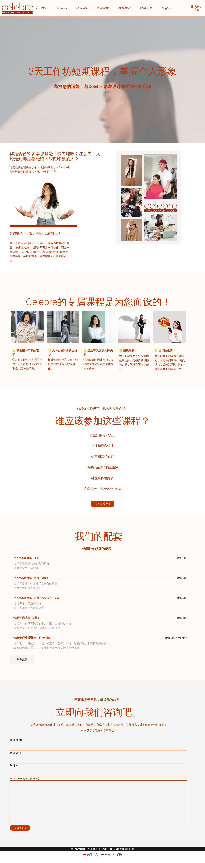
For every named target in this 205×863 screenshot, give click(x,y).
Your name (16, 739)
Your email (16, 752)
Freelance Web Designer (121, 849)
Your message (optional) (24, 778)
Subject (14, 765)
